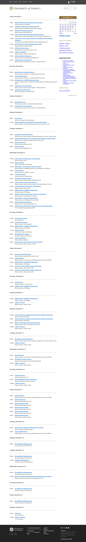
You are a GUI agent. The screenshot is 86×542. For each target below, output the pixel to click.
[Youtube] (68, 2)
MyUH (20, 1)
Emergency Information (49, 530)
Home (10, 1)
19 (63, 29)
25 (60, 31)
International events (65, 50)
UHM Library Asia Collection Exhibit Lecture (68, 83)
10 (75, 24)
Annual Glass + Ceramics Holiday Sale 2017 (69, 81)
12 (63, 27)
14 (68, 27)
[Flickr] (66, 527)
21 (68, 29)
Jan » (75, 33)
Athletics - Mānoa (64, 43)
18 (60, 29)
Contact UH (63, 530)
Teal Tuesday (65, 63)
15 (70, 27)
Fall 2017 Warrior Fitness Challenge (68, 73)
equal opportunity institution (34, 527)
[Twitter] (61, 527)
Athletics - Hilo (63, 46)
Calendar (46, 527)
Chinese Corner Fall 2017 (68, 60)
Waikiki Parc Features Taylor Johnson (68, 65)
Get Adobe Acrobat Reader (66, 539)
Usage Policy (31, 530)
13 (65, 27)
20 (65, 29)
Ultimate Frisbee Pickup (68, 67)
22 (70, 29)
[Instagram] (64, 527)
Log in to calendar (64, 90)
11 (60, 27)
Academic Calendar (64, 36)
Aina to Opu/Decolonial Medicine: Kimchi (70, 79)
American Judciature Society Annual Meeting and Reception (69, 76)
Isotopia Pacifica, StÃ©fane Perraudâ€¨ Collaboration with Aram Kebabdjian (69, 70)
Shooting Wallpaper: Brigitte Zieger (68, 62)
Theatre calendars (64, 48)
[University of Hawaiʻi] (25, 8)
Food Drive (65, 68)
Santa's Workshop (67, 75)
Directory (15, 1)
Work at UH (25, 1)
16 (73, 27)
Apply (30, 1)
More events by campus (66, 52)
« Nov (60, 33)
